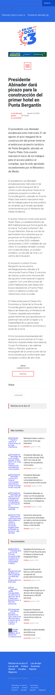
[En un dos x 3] (27, 43)
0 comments (16, 118)
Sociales (26, 528)
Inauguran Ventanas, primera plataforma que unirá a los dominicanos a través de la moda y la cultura (34, 615)
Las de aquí (17, 113)
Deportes (27, 447)
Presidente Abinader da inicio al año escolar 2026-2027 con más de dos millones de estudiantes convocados (39, 15)
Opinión (11, 669)
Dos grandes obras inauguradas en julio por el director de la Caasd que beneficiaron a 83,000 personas (34, 593)
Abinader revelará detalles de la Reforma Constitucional (34, 632)
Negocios (27, 601)
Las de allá (27, 638)
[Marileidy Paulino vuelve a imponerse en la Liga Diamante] (14, 443)
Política (26, 560)
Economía (27, 580)
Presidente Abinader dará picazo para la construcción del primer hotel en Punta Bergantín (25, 92)
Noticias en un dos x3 (18, 663)
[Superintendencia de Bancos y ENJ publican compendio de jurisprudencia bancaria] (14, 575)
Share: (11, 385)
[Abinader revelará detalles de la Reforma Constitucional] (14, 635)
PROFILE (23, 374)
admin (13, 116)
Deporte (32, 669)
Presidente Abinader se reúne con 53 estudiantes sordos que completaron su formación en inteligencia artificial (35, 498)
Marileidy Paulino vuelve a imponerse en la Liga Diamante (13, 15)
